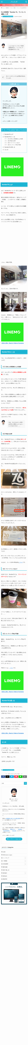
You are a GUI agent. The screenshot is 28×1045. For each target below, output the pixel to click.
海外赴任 (5, 876)
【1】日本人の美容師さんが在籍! (15, 139)
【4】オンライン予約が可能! (14, 144)
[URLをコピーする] (25, 776)
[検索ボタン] (26, 2)
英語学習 (5, 879)
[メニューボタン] (2, 2)
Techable (20, 829)
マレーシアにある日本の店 (8, 16)
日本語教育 (5, 864)
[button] (3, 776)
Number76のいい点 (10, 136)
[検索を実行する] (25, 783)
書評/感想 (5, 867)
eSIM (4, 852)
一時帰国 (5, 861)
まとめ (6, 149)
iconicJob (14, 830)
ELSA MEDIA (6, 830)
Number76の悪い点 (10, 147)
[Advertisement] (14, 980)
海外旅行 (5, 873)
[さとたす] (14, 2)
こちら (21, 562)
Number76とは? (9, 134)
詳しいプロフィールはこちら (14, 839)
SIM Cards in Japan (7, 855)
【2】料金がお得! (11, 140)
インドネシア (6, 858)
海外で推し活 (6, 870)
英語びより (12, 829)
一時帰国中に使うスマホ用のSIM (12, 818)
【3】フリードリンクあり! (13, 142)
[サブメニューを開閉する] (25, 858)
